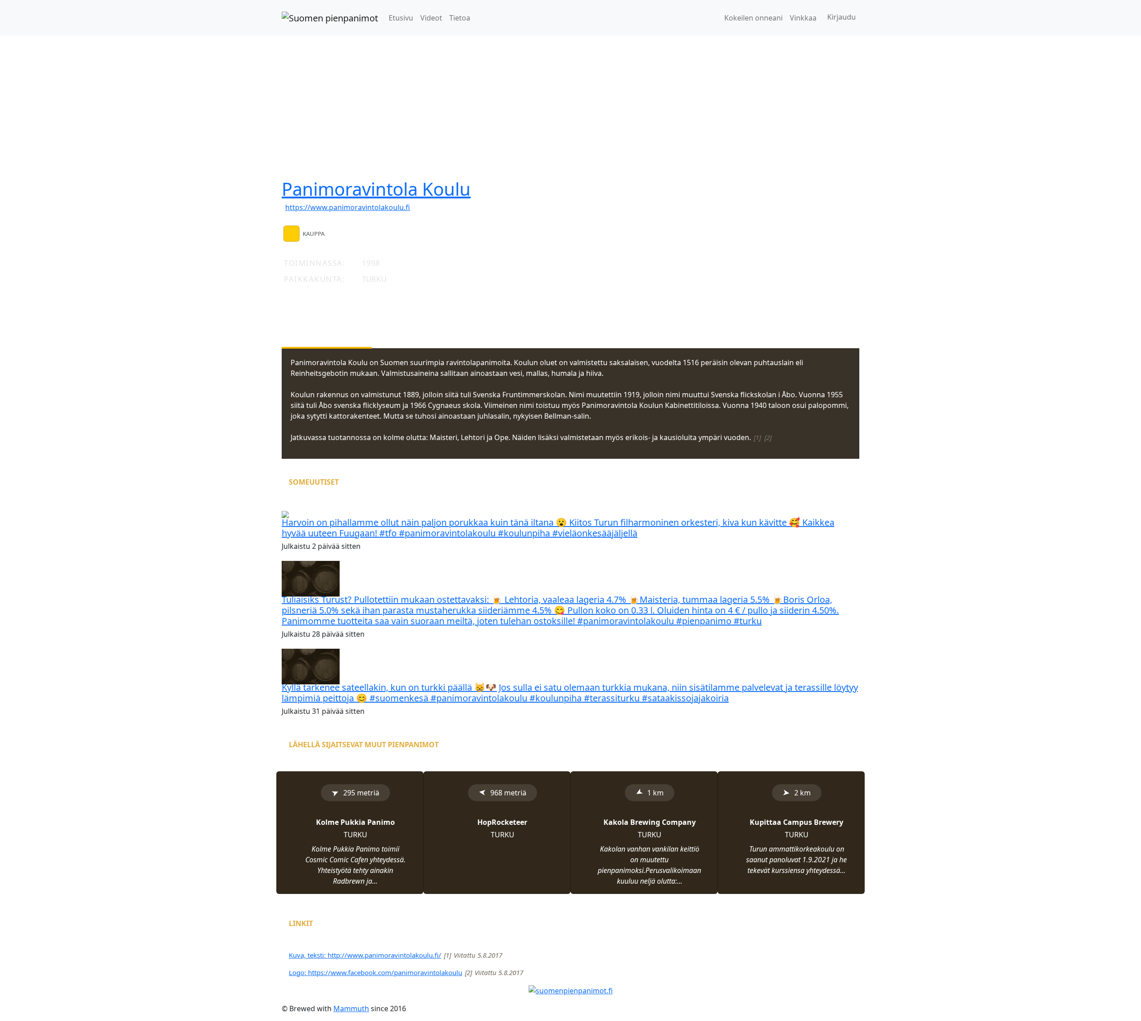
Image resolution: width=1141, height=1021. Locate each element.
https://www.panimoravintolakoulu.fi (347, 207)
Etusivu (401, 18)
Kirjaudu (841, 17)
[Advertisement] (570, 102)
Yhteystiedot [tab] (426, 327)
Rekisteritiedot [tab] (540, 327)
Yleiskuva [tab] (326, 327)
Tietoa (459, 18)
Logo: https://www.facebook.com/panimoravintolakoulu (375, 972)
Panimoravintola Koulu (376, 189)
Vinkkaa (803, 18)
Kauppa (313, 234)
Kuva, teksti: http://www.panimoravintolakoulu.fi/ (365, 955)
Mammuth (351, 1008)
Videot (431, 18)
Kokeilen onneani (753, 18)
